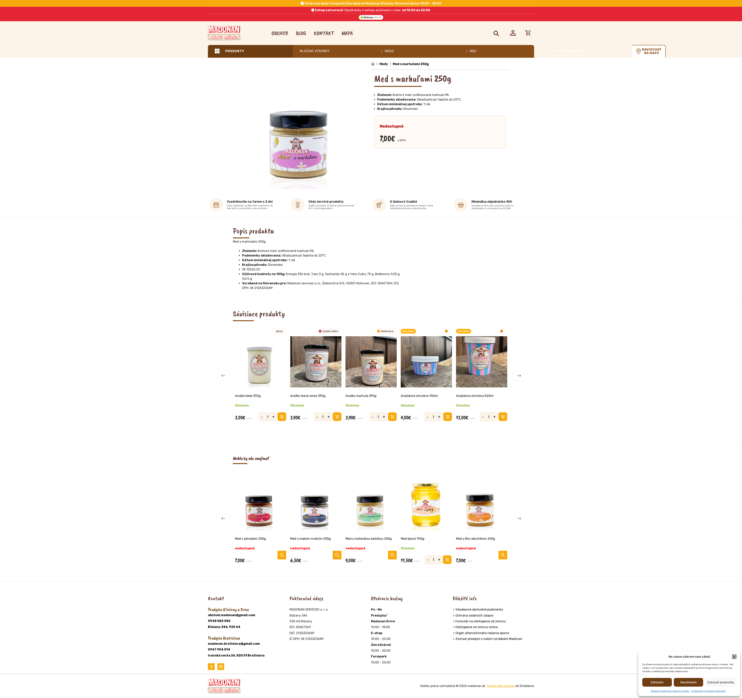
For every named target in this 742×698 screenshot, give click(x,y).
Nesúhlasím (688, 682)
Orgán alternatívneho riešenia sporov (482, 633)
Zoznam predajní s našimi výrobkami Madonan (488, 639)
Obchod (279, 33)
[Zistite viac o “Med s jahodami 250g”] (281, 555)
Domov (373, 64)
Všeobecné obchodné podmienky (479, 609)
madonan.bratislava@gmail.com (234, 643)
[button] (734, 657)
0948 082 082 (219, 621)
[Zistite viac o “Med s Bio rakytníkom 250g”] (503, 555)
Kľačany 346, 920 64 (224, 627)
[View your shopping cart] (529, 33)
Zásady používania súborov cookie (670, 691)
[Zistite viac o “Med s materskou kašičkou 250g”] (392, 555)
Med (473, 51)
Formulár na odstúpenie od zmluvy (480, 621)
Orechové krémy (569, 51)
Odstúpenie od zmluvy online (476, 627)
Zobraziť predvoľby (720, 682)
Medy (384, 64)
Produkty (234, 51)
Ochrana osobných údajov (474, 615)
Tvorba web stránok (500, 686)
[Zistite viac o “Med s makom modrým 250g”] (337, 555)
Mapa (347, 33)
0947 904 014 (219, 649)
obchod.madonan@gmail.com (231, 615)
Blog (301, 33)
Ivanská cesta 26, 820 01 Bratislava (236, 655)
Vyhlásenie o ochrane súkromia (708, 691)
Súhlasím (657, 682)
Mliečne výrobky (315, 51)
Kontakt (324, 33)
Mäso (389, 51)
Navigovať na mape (651, 51)
